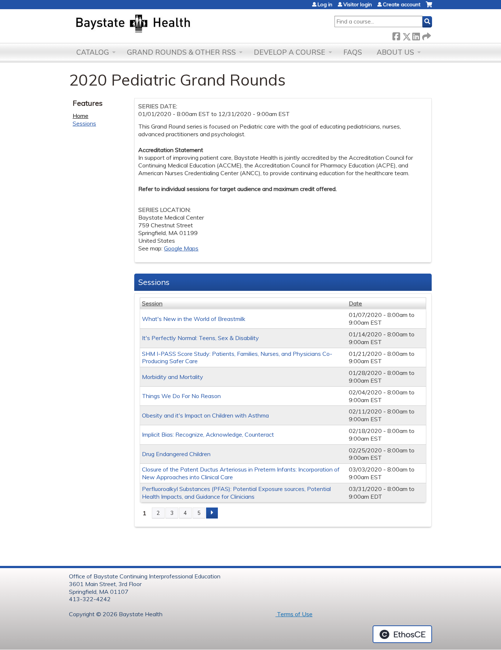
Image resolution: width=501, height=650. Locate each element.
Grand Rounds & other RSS (181, 52)
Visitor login (357, 4)
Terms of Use (293, 614)
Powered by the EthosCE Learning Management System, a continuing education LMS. (402, 634)
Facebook (396, 35)
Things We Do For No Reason (181, 396)
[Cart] (429, 7)
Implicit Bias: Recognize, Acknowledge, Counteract (208, 434)
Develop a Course (289, 52)
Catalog (92, 52)
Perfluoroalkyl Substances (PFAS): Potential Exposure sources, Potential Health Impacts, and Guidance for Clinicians (236, 492)
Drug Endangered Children (176, 454)
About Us (395, 52)
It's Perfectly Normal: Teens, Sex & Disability (200, 338)
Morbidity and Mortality (172, 376)
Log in (325, 4)
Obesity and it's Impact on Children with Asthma (205, 415)
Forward (425, 35)
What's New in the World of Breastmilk (193, 318)
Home (80, 115)
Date (355, 303)
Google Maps (181, 248)
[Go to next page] (212, 513)
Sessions (84, 123)
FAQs (352, 52)
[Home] (167, 24)
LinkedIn (416, 35)
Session (152, 303)
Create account (401, 4)
